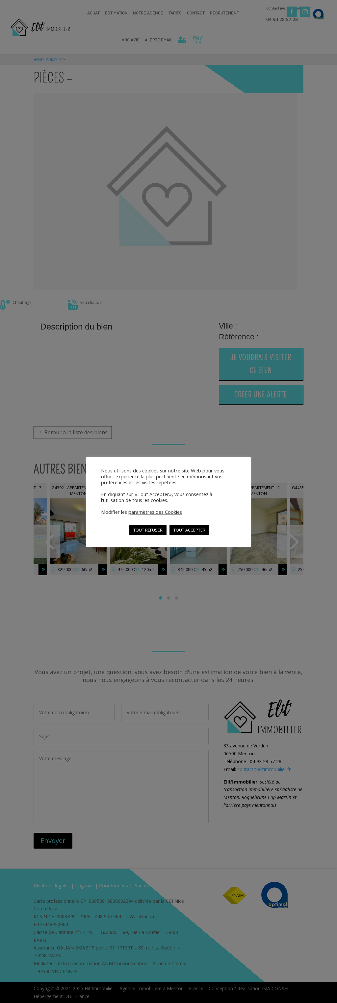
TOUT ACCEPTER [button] (189, 530)
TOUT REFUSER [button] (148, 530)
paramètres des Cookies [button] (155, 512)
